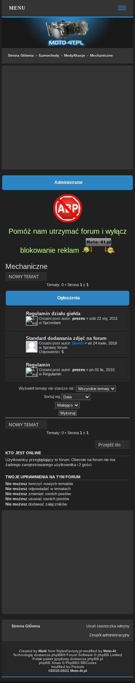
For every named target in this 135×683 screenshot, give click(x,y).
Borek (78, 343)
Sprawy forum (55, 347)
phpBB (57, 655)
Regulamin (38, 364)
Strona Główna (21, 55)
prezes (78, 318)
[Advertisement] (67, 117)
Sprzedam (52, 323)
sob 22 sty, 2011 (103, 318)
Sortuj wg (52, 396)
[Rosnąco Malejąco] (67, 405)
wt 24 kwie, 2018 (102, 343)
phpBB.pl (95, 659)
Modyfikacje (74, 55)
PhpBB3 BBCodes (81, 663)
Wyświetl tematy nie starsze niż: (47, 388)
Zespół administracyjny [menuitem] (109, 635)
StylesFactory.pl (69, 651)
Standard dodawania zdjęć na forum (66, 338)
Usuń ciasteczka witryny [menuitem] (108, 626)
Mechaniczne (101, 55)
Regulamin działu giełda (53, 313)
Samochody (49, 55)
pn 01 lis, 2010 (101, 369)
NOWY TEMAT (24, 276)
